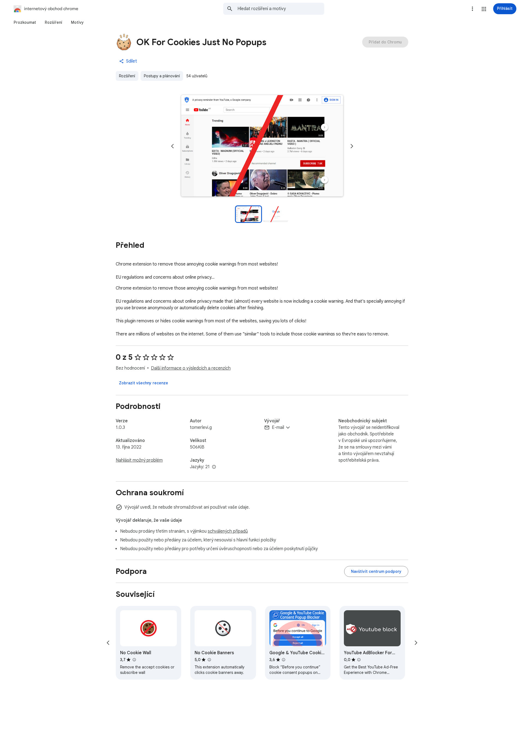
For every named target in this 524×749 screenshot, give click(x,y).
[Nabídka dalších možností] (472, 8)
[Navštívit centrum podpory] (376, 571)
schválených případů (228, 531)
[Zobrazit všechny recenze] (143, 383)
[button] (483, 9)
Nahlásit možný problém (139, 460)
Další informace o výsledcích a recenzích (191, 368)
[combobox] (280, 8)
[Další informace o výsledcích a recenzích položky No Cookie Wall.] (134, 659)
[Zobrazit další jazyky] (214, 467)
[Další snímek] (351, 146)
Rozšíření (127, 75)
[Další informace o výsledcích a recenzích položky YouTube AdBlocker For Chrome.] (358, 659)
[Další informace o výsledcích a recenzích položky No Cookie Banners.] (209, 659)
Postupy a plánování (162, 75)
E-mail (278, 427)
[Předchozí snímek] (172, 146)
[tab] (24, 22)
